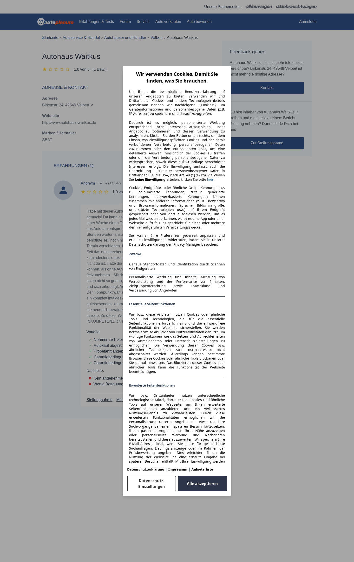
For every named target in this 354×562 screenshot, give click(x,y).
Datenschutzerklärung (145, 469)
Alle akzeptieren (202, 483)
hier (210, 179)
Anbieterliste (202, 469)
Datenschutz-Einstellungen (151, 483)
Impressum (177, 469)
